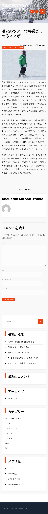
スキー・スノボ (7, 47)
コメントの (13, 479)
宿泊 (7, 443)
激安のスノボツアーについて (19, 352)
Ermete (44, 45)
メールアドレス (7, 279)
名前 (4, 270)
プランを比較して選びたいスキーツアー (23, 358)
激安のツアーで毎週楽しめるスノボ (21, 363)
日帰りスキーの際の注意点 (18, 347)
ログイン (11, 468)
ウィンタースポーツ (24, 190)
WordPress (14, 508)
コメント (4, 243)
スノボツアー (16, 47)
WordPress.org (13, 484)
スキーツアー (10, 433)
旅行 (22, 47)
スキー (7, 423)
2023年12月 (12, 398)
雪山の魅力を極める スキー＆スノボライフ (15, 9)
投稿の (12, 474)
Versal (24, 508)
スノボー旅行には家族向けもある (20, 342)
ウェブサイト (6, 288)
